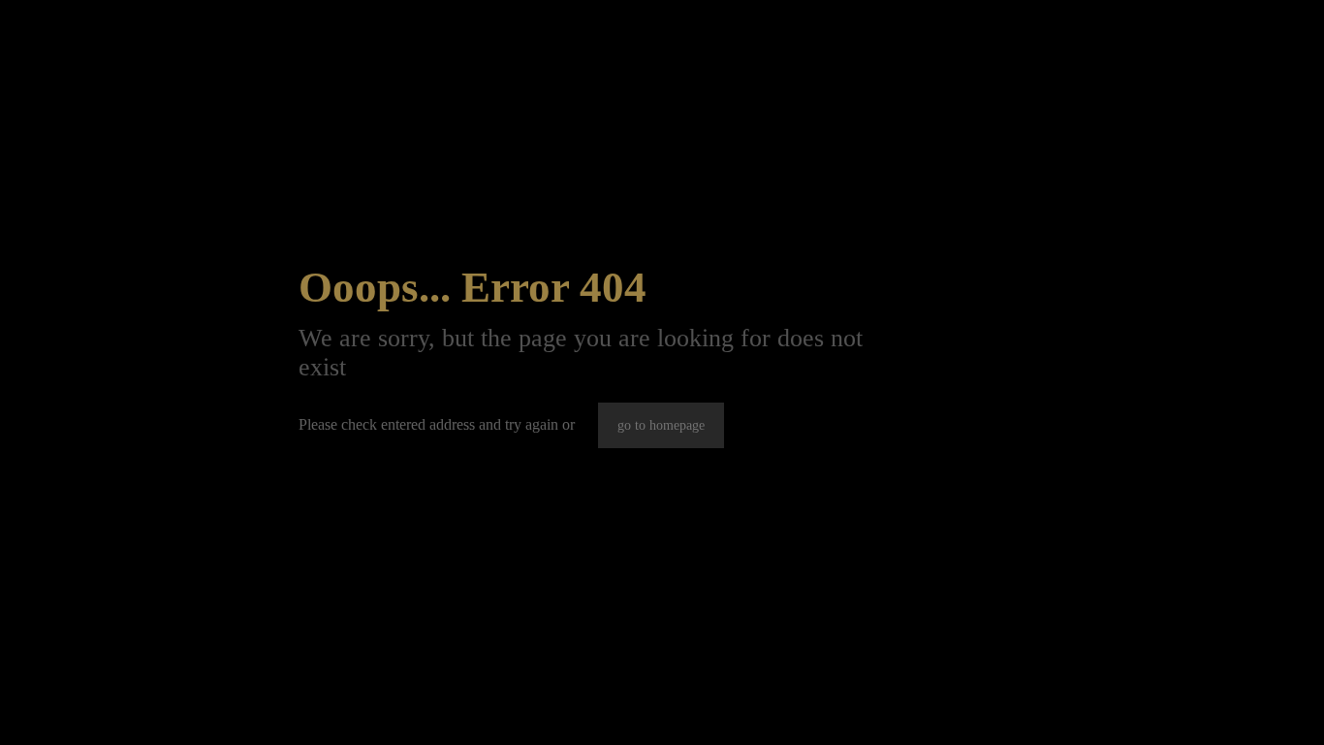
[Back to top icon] (1231, 705)
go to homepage (661, 425)
